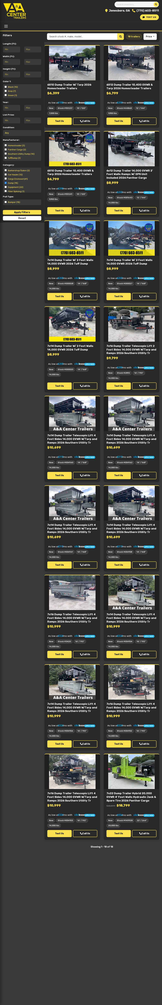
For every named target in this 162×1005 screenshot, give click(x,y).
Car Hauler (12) (15, 174)
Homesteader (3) (16, 145)
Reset (22, 218)
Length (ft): (9, 43)
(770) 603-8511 (148, 10)
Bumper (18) (14, 202)
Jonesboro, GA (119, 10)
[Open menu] (6, 26)
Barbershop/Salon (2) (19, 170)
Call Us (86, 121)
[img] (72, 101)
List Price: (8, 114)
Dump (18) (13, 183)
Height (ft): (9, 69)
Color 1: (7, 81)
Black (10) (13, 87)
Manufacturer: (11, 140)
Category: (8, 165)
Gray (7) (12, 91)
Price (149, 36)
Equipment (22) (15, 187)
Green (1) (12, 95)
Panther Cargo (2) (17, 149)
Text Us (151, 17)
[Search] (120, 36)
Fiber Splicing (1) (16, 191)
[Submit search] (156, 4)
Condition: (9, 127)
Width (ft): (9, 56)
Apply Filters (22, 212)
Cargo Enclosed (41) (18, 179)
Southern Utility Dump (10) (21, 154)
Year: (6, 102)
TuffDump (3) (14, 158)
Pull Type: (8, 196)
